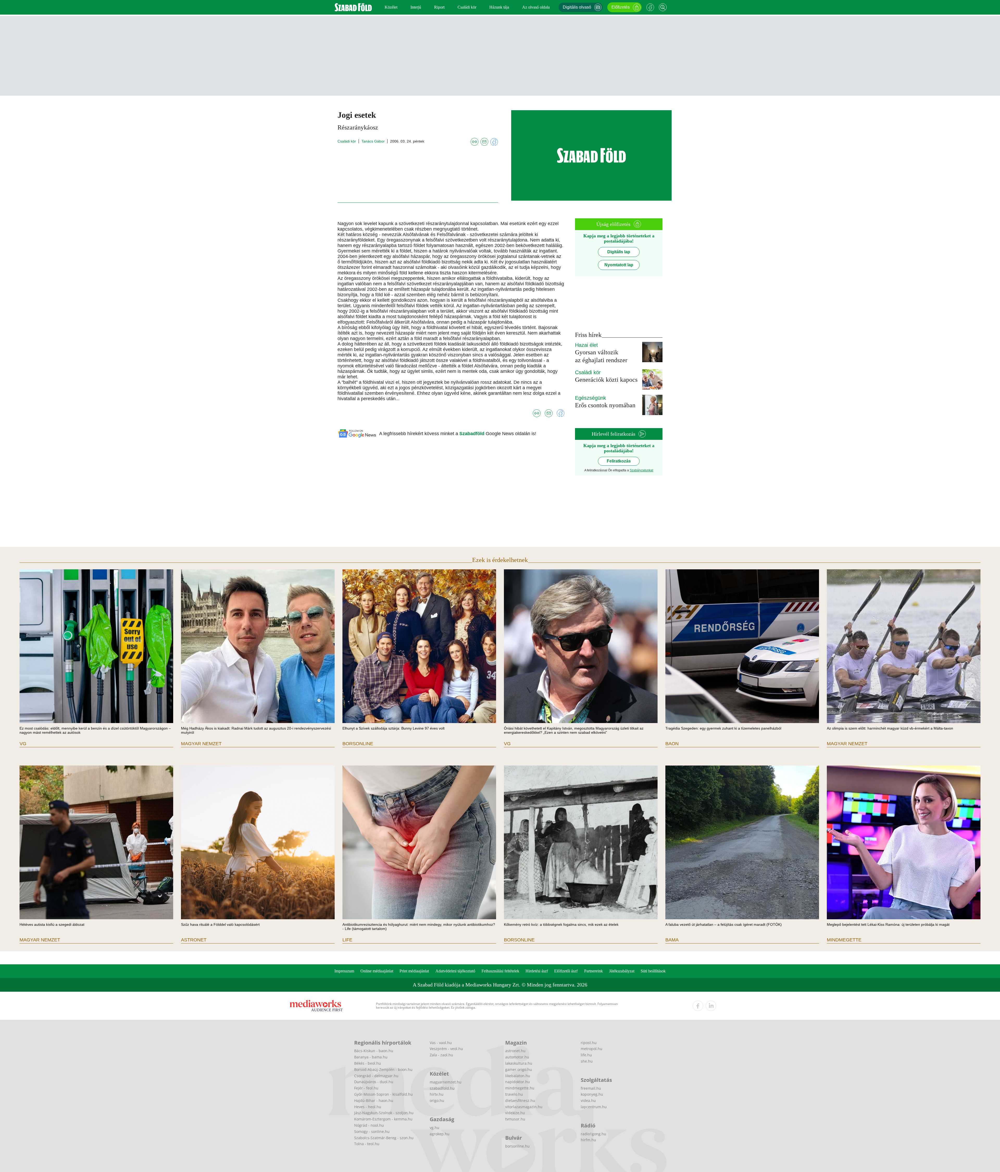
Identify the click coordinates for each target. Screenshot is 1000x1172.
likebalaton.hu (517, 1075)
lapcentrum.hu (594, 1106)
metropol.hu (591, 1048)
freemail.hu (591, 1088)
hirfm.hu (588, 1139)
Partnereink (593, 971)
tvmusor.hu (515, 1119)
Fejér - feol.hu (366, 1087)
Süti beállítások (653, 971)
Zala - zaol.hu (441, 1054)
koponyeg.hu (592, 1094)
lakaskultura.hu (518, 1063)
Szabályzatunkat (641, 470)
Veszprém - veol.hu (446, 1048)
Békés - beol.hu (367, 1063)
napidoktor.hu (517, 1081)
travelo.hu (514, 1094)
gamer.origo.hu (518, 1069)
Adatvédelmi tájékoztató (455, 971)
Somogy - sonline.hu (372, 1131)
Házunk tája (499, 7)
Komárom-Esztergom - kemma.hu (383, 1119)
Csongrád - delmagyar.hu (376, 1075)
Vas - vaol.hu (441, 1042)
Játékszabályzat (621, 971)
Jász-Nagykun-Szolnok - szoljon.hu (384, 1112)
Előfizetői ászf (566, 971)
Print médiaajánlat (414, 971)
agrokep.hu (439, 1133)
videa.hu (588, 1100)
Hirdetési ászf (537, 971)
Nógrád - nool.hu (369, 1125)
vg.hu (434, 1127)
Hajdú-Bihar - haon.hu (373, 1100)
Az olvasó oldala (536, 7)
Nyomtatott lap (618, 265)
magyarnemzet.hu (445, 1082)
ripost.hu (589, 1042)
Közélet (391, 7)
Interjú (415, 7)
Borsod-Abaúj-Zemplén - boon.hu (383, 1069)
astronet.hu (515, 1050)
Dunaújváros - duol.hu (373, 1081)
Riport (439, 7)
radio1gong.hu (593, 1133)
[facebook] (698, 1006)
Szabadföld (472, 433)
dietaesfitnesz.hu (520, 1100)
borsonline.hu (517, 1146)
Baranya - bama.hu (371, 1056)
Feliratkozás (619, 461)
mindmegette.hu (519, 1087)
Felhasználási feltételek (500, 971)
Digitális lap (618, 252)
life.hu (586, 1054)
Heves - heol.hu (367, 1106)
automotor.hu (517, 1056)
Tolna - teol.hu (366, 1143)
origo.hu (437, 1100)
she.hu (587, 1061)
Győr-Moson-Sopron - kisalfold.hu (383, 1094)
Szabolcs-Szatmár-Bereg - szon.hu (384, 1137)
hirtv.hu (436, 1094)
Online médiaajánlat (376, 971)
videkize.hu (515, 1112)
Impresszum (344, 971)
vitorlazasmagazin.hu (523, 1106)
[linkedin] (711, 1006)
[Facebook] (650, 7)
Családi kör (467, 7)
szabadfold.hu (442, 1088)
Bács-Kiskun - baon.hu (373, 1050)
